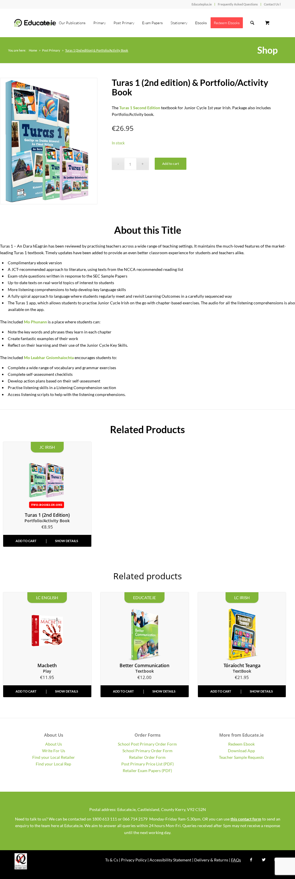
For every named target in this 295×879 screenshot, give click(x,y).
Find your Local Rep (53, 763)
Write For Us (53, 750)
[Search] (252, 22)
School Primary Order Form (147, 750)
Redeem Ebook (241, 744)
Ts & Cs (111, 859)
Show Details (66, 541)
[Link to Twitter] (263, 859)
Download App (241, 750)
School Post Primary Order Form (147, 744)
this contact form (245, 818)
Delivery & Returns (211, 859)
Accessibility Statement (170, 859)
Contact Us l (272, 4)
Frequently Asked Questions (238, 4)
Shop (267, 50)
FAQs (236, 859)
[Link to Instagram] (276, 859)
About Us (53, 744)
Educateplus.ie (202, 4)
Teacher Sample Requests (241, 757)
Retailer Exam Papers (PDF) (147, 770)
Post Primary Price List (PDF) (147, 763)
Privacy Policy (134, 859)
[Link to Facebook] (251, 859)
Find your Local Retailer (53, 757)
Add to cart (170, 163)
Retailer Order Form (147, 757)
